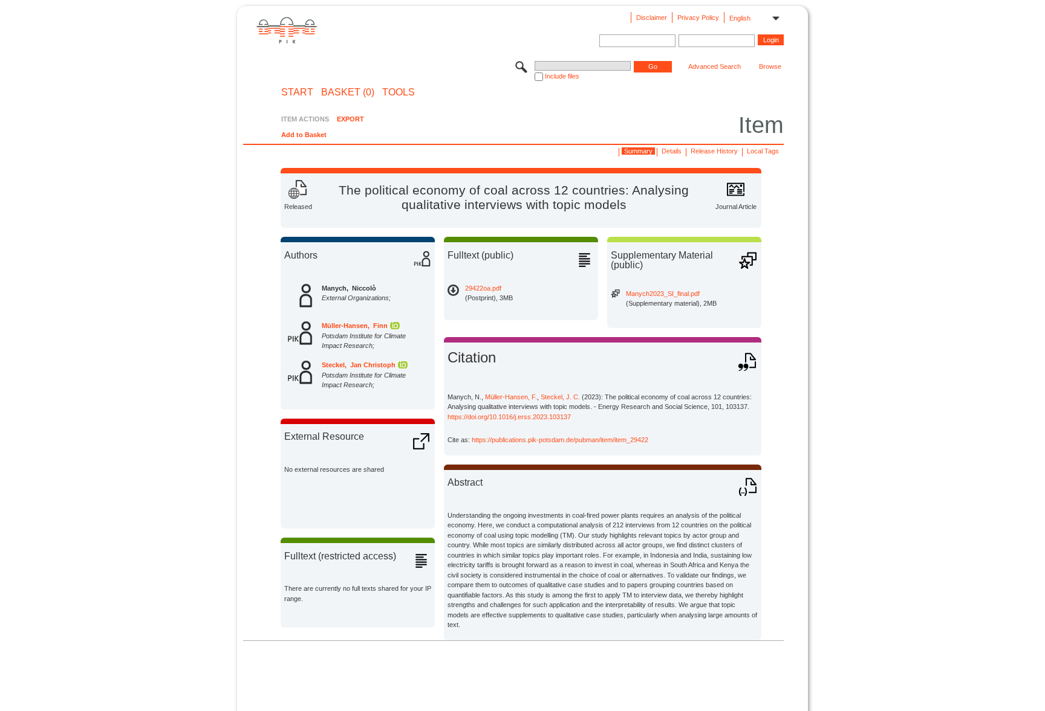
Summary (638, 151)
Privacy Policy (698, 17)
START (297, 92)
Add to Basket (304, 134)
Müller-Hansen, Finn (355, 325)
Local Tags (763, 151)
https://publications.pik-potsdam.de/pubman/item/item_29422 (560, 439)
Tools (398, 92)
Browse (770, 66)
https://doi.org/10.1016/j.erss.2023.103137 (509, 416)
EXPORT (350, 119)
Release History (714, 151)
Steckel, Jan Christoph (359, 364)
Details (672, 151)
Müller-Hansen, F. (511, 397)
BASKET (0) (347, 92)
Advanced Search (714, 66)
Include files (562, 76)
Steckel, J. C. (560, 397)
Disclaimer (651, 17)
